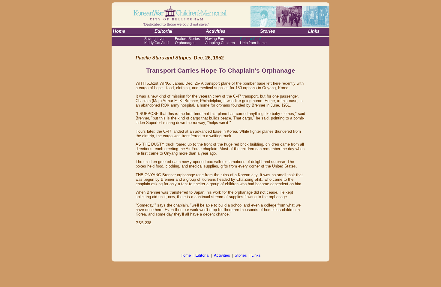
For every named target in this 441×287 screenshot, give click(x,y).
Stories (241, 255)
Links (256, 255)
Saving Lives (154, 39)
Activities (222, 255)
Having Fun (214, 39)
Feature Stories (187, 39)
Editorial (202, 255)
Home (186, 255)
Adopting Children (220, 43)
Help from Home (253, 43)
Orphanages (185, 43)
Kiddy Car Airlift (156, 43)
